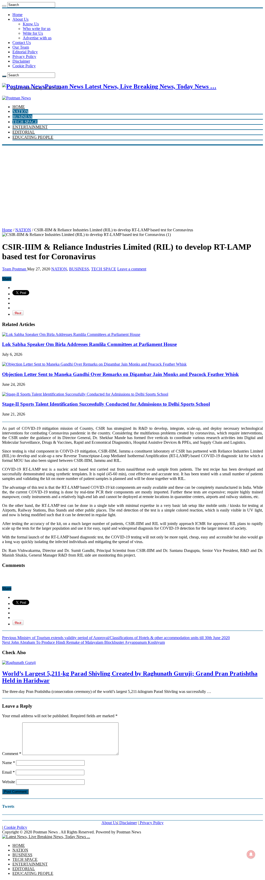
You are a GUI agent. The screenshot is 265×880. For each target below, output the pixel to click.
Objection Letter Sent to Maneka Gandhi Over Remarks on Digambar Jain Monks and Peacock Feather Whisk (120, 374)
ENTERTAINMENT (30, 127)
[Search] (4, 6)
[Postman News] (16, 98)
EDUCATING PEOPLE (32, 137)
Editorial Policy (25, 52)
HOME (18, 107)
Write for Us (33, 33)
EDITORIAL (23, 132)
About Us (20, 19)
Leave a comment (131, 269)
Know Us (31, 24)
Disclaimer (21, 61)
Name (8, 762)
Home (17, 14)
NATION (20, 111)
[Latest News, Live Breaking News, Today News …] (46, 836)
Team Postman (14, 269)
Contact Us (21, 42)
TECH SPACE (25, 122)
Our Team (20, 47)
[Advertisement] (132, 184)
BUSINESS (22, 116)
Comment (11, 753)
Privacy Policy (24, 56)
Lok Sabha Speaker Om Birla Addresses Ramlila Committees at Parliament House (89, 344)
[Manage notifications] (251, 854)
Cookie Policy (24, 66)
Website (8, 782)
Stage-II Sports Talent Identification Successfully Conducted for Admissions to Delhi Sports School (106, 404)
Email (8, 772)
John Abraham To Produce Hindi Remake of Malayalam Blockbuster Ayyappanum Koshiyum (83, 642)
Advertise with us (37, 38)
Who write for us (36, 28)
